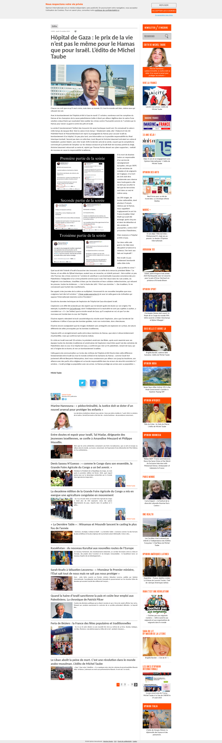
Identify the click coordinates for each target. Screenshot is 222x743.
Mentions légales (108, 741)
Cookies (135, 741)
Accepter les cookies (164, 11)
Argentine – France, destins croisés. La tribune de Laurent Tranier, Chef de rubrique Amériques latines (157, 580)
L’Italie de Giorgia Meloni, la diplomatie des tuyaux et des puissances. (157, 732)
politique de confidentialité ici (107, 10)
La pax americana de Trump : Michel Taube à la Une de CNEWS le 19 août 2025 (157, 695)
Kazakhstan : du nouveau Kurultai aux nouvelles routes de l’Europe (92, 548)
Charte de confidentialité (125, 741)
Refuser (163, 5)
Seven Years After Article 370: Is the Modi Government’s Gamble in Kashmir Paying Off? (157, 389)
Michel (66, 395)
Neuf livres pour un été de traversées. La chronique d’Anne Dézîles (157, 199)
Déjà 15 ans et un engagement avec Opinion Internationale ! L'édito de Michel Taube (156, 161)
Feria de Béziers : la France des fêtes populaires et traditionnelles (91, 623)
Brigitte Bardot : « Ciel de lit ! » (157, 658)
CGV (115, 741)
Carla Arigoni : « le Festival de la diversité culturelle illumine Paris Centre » (157, 503)
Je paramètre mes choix (164, 15)
